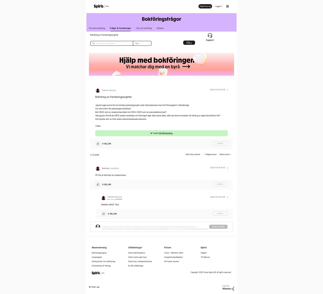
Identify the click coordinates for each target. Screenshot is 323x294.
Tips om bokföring (144, 28)
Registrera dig (205, 6)
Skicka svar (218, 226)
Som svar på (114, 199)
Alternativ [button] (189, 43)
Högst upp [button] (95, 287)
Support (204, 253)
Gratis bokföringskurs (136, 253)
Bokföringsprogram (99, 253)
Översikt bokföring (97, 28)
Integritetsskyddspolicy (173, 257)
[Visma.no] (101, 6)
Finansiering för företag (101, 266)
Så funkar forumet (171, 261)
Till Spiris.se (205, 257)
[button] (228, 90)
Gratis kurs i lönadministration (140, 261)
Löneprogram (97, 257)
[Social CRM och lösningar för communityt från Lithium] (228, 288)
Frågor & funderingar (120, 28)
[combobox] (119, 43)
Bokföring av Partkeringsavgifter (104, 35)
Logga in (218, 6)
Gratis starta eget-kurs (137, 257)
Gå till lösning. (166, 133)
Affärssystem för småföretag (103, 261)
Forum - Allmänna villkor (173, 253)
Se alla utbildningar (135, 266)
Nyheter (160, 28)
